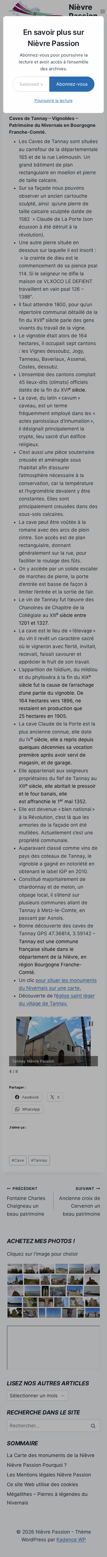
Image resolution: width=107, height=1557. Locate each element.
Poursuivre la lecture (53, 100)
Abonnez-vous (72, 84)
